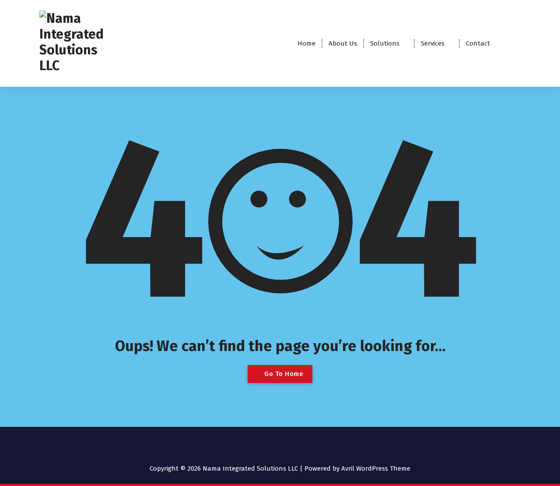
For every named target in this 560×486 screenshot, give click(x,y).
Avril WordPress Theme (375, 468)
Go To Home (283, 374)
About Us (343, 43)
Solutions (384, 43)
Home (306, 43)
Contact (478, 43)
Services (432, 43)
